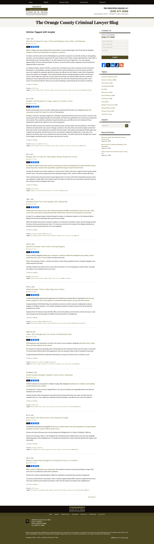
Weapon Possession (109, 105)
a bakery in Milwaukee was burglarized (42, 469)
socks (57, 278)
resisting (64, 323)
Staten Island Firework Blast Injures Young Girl (114, 152)
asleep (36, 278)
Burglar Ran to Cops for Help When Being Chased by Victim (51, 157)
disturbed (47, 449)
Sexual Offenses (108, 95)
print (88, 490)
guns (48, 406)
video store (68, 364)
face (73, 490)
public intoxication (73, 90)
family (49, 278)
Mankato (53, 235)
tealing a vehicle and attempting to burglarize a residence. (46, 52)
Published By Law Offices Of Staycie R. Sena (111, 11)
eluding (52, 90)
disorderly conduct (50, 145)
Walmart (78, 406)
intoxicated (65, 449)
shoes (53, 278)
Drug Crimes (35, 144)
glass (57, 145)
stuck (62, 364)
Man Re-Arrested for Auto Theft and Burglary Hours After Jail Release (55, 41)
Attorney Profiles (64, 2)
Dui (104, 89)
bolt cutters (33, 364)
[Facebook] (104, 65)
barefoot (41, 278)
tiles (78, 145)
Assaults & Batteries (37, 233)
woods (73, 364)
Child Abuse (107, 98)
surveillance (68, 278)
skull (78, 235)
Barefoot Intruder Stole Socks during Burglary (45, 246)
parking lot (65, 90)
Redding (76, 449)
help (46, 190)
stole (61, 278)
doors (40, 406)
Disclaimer (75, 514)
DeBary (40, 323)
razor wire (67, 235)
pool (60, 323)
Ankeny (32, 278)
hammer (59, 449)
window (84, 145)
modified (59, 235)
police (49, 190)
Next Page (91, 497)
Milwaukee (81, 490)
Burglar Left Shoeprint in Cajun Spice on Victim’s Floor (49, 101)
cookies (70, 490)
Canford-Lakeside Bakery (60, 490)
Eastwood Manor (46, 235)
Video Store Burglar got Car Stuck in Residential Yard (49, 334)
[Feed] (121, 65)
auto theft (33, 90)
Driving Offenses (108, 108)
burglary (51, 490)
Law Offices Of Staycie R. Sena (49, 537)
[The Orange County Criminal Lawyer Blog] (77, 22)
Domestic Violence (109, 80)
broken (32, 145)
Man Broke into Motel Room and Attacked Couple (47, 418)
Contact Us (102, 2)
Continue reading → (32, 84)
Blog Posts (102, 514)
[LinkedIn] (112, 65)
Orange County (108, 111)
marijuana (61, 145)
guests (55, 449)
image (76, 490)
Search (126, 125)
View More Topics (107, 114)
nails (63, 235)
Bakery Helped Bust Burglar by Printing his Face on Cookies (51, 460)
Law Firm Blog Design (119, 537)
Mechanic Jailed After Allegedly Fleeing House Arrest (113, 138)
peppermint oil (54, 323)
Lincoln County (58, 406)
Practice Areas (84, 2)
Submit (114, 57)
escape (44, 323)
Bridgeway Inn (37, 449)
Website (46, 2)
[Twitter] (108, 65)
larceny (51, 406)
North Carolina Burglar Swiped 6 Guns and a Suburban (49, 375)
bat (31, 235)
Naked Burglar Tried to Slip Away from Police (45, 289)
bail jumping (34, 490)
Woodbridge (88, 90)
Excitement (52, 364)
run (53, 190)
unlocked (65, 190)
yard (78, 364)
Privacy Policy (65, 514)
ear (51, 449)
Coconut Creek (41, 190)
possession (68, 145)
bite (32, 449)
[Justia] (117, 65)
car (35, 190)
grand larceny (58, 90)
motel (69, 449)
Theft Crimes (35, 88)
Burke (41, 90)
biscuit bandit (41, 490)
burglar (38, 90)
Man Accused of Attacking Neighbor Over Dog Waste (114, 145)
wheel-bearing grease (80, 323)
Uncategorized (52, 362)
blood (32, 323)
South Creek (57, 190)
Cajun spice (42, 145)
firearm (44, 406)
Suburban (71, 406)
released (81, 90)
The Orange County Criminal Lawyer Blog (37, 11)
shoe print (74, 145)
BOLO (32, 406)
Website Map (92, 514)
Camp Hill (43, 364)
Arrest (105, 101)
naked (48, 323)
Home (31, 2)
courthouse (47, 90)
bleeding (35, 235)
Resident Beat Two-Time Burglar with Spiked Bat (46, 202)
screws (72, 235)
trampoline (69, 323)
